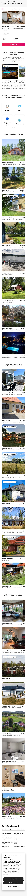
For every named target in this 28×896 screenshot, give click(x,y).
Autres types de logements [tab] (8, 829)
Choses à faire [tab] (20, 829)
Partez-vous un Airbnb (18, 9)
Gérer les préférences (13, 886)
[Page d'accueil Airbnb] (3, 9)
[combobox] (13, 35)
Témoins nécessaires (13, 883)
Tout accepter (13, 879)
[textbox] (7, 40)
